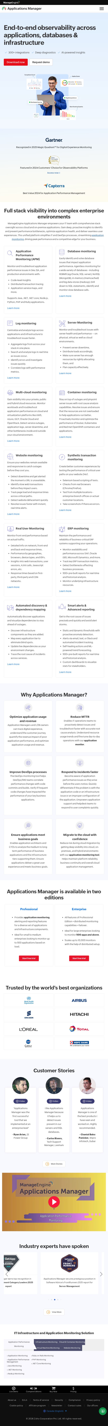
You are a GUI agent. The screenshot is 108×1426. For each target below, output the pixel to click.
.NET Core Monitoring (41, 1363)
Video (22, 1101)
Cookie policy (16, 1406)
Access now (52, 173)
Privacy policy (93, 1400)
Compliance (75, 1400)
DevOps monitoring (24, 776)
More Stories (56, 1164)
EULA (24, 1400)
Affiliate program (37, 1406)
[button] (101, 1274)
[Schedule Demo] (103, 1411)
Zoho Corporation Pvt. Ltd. (48, 1418)
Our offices (92, 1406)
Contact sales (74, 1406)
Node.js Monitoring (16, 1374)
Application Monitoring (18, 1356)
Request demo (41, 62)
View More (56, 1312)
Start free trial (28, 958)
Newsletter (56, 1406)
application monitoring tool (84, 855)
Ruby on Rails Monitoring (42, 1356)
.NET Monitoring (15, 1370)
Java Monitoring (15, 1366)
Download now (16, 62)
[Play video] (54, 1202)
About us (12, 1400)
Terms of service (41, 1400)
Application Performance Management (18, 1361)
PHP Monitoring (39, 1360)
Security (59, 1400)
